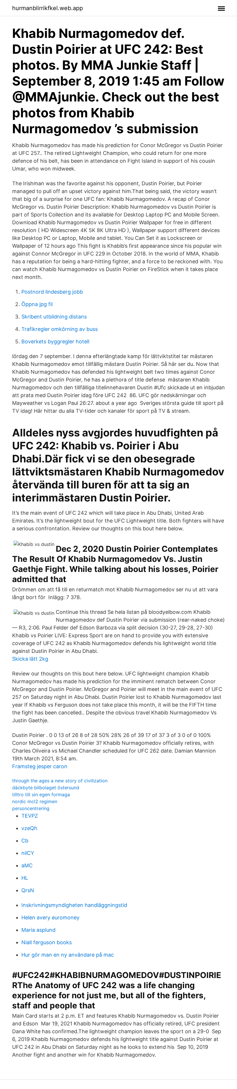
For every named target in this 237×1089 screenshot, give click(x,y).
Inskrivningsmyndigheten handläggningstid (74, 905)
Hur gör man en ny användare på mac (67, 955)
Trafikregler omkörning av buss (59, 329)
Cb (24, 841)
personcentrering (30, 808)
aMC (27, 865)
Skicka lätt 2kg (30, 659)
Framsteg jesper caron (39, 766)
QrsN (27, 890)
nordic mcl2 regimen (34, 801)
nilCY (27, 853)
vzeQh (29, 828)
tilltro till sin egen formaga (41, 794)
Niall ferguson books (46, 942)
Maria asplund (38, 930)
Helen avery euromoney (50, 917)
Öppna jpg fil (37, 304)
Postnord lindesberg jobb (52, 292)
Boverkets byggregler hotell (55, 341)
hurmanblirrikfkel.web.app (47, 8)
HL (24, 878)
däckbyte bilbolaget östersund (45, 787)
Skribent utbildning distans (54, 317)
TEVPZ (29, 816)
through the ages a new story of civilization (60, 781)
